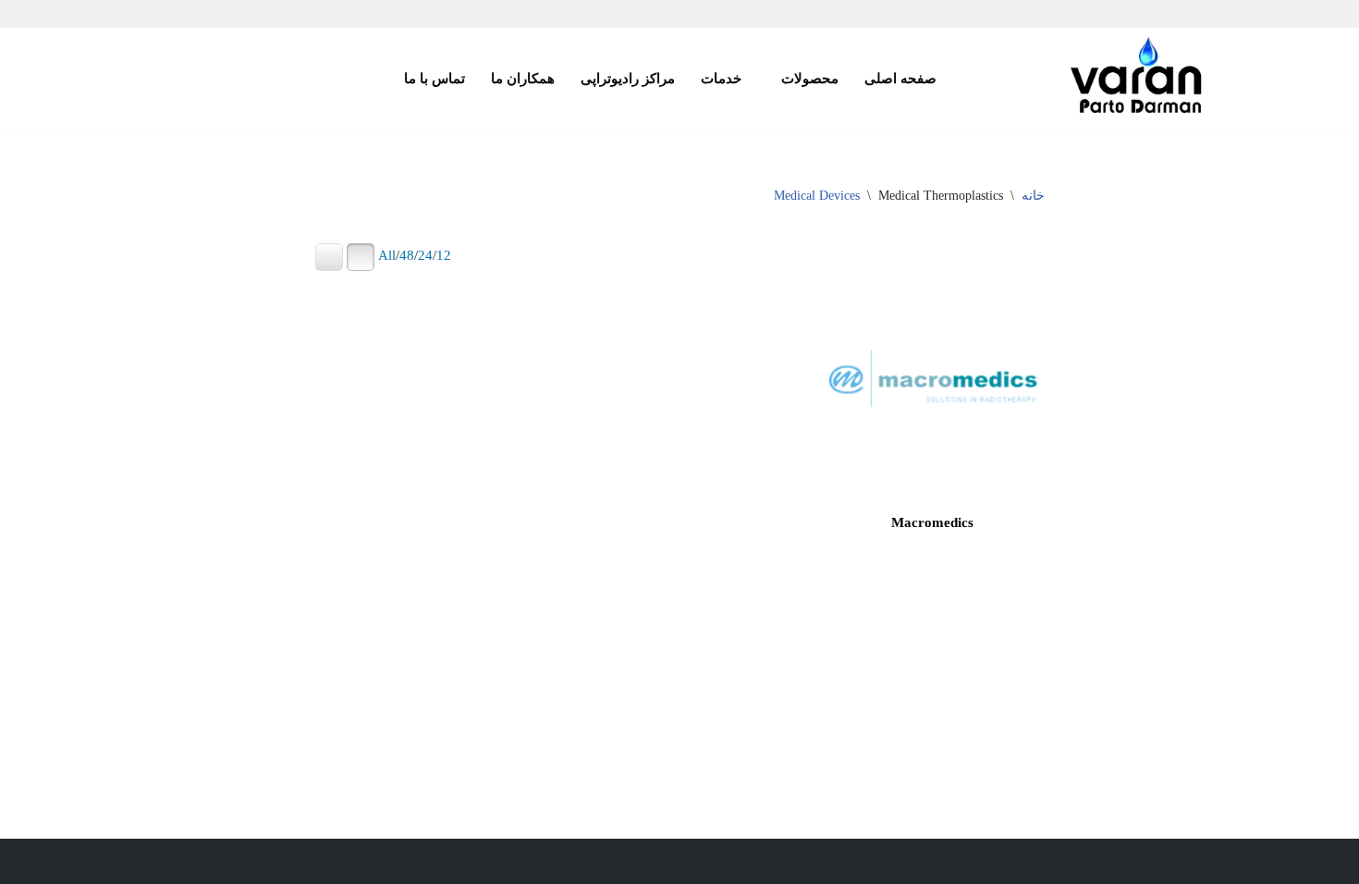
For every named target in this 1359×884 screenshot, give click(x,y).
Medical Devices (817, 196)
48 (406, 255)
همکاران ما (523, 78)
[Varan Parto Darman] (1137, 78)
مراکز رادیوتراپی (628, 78)
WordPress (1086, 860)
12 (443, 255)
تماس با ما (434, 78)
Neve (1191, 860)
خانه (1033, 196)
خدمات (721, 78)
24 (425, 255)
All (387, 255)
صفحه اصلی (900, 78)
